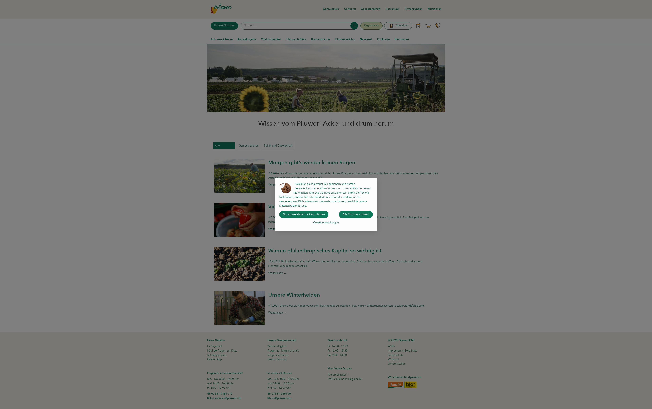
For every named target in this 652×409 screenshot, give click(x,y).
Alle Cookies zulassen (355, 214)
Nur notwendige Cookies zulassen (304, 214)
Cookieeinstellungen (326, 222)
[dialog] (326, 204)
